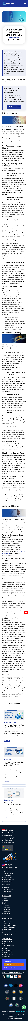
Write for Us (7, 913)
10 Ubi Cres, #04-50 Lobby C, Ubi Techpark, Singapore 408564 (10, 837)
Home (5, 898)
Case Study (7, 907)
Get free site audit (14, 107)
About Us (6, 900)
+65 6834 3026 (8, 840)
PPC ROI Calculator (8, 889)
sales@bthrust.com (9, 842)
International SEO (8, 954)
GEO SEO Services (9, 945)
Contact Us (6, 905)
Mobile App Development (10, 931)
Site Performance (14, 37)
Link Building (7, 948)
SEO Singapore (8, 941)
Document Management (10, 932)
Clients (5, 904)
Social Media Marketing (10, 925)
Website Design (8, 934)
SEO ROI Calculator (8, 888)
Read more (7, 740)
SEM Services (7, 921)
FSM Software (7, 929)
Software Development (10, 927)
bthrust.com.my (8, 881)
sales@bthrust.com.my (9, 879)
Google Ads (7, 923)
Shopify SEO (7, 956)
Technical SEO (8, 950)
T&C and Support (17, 1018)
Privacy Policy (9, 1018)
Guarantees (7, 911)
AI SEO (5, 943)
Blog (5, 902)
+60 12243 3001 (8, 877)
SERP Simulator (7, 891)
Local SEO (6, 947)
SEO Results (7, 909)
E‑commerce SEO (8, 952)
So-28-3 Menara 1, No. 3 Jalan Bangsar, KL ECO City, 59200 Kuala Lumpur (9, 872)
